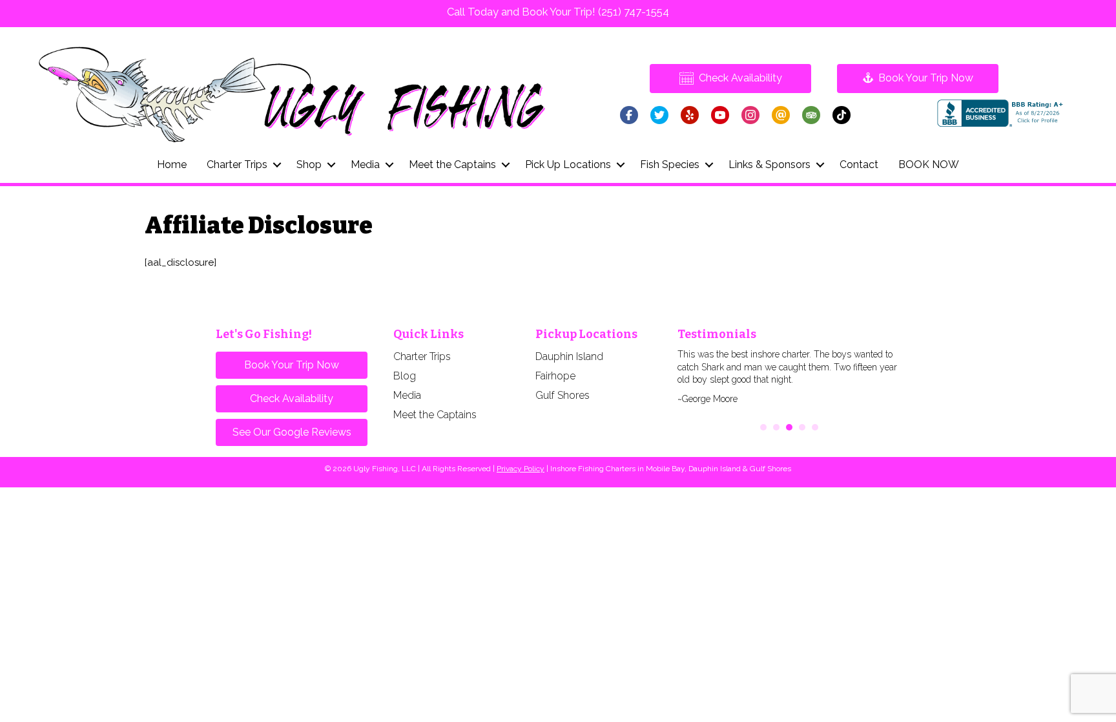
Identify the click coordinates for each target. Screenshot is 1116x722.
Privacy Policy (520, 468)
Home (172, 164)
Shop (309, 164)
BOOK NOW (928, 164)
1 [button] (763, 427)
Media (365, 164)
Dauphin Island (569, 356)
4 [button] (802, 427)
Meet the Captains (452, 164)
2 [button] (776, 427)
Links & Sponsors (769, 164)
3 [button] (789, 427)
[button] (276, 164)
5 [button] (815, 427)
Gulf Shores (562, 395)
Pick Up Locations (568, 164)
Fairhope (555, 376)
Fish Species (669, 164)
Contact (859, 164)
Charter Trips (237, 164)
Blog (404, 376)
